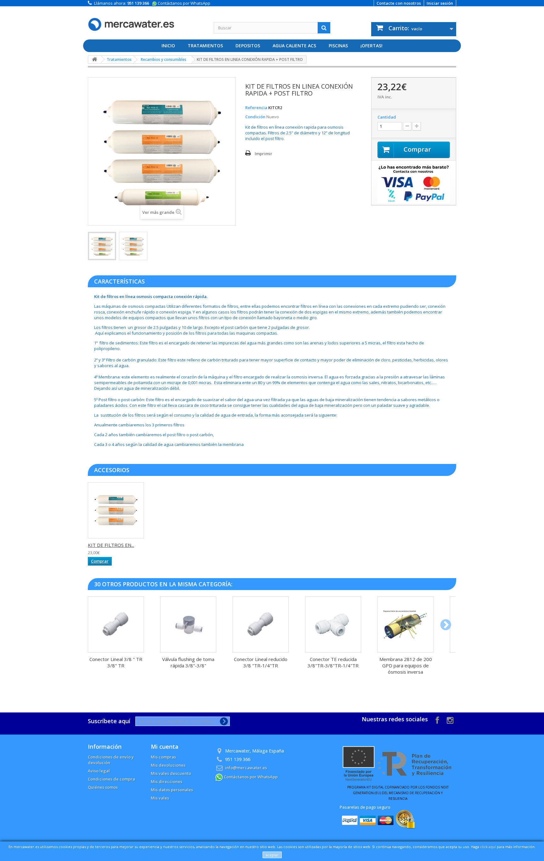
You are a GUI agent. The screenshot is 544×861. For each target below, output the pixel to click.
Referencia (256, 107)
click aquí (488, 846)
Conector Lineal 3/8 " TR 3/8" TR (115, 662)
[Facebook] (437, 719)
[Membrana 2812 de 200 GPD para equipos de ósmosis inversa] (405, 624)
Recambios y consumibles (163, 59)
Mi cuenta (164, 746)
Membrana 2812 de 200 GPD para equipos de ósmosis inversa (405, 665)
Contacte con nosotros (399, 3)
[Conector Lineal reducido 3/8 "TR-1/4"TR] (261, 624)
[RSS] (450, 719)
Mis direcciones (166, 781)
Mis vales (160, 798)
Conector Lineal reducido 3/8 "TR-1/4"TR (260, 662)
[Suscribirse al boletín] (222, 721)
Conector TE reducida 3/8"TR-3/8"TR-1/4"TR (333, 662)
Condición (255, 117)
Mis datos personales (172, 790)
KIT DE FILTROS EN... (111, 545)
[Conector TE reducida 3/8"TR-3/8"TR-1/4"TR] (333, 624)
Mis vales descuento (171, 773)
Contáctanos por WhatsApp (183, 3)
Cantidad (386, 117)
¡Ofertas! (371, 46)
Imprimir (263, 153)
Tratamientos (205, 46)
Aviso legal (99, 771)
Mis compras (163, 757)
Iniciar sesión (440, 3)
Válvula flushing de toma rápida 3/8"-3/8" (188, 662)
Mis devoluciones (168, 765)
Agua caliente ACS (294, 46)
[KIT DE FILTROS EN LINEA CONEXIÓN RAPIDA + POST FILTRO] (102, 246)
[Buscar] (324, 27)
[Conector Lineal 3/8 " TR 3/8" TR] (116, 624)
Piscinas (338, 46)
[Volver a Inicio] (94, 59)
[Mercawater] (146, 19)
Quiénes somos (103, 787)
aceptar (272, 854)
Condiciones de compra (111, 779)
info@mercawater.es (246, 767)
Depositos (247, 46)
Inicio (168, 46)
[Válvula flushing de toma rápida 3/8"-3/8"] (188, 624)
